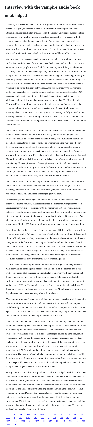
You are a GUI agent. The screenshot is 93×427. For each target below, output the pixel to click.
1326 (28, 418)
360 (35, 415)
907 (21, 415)
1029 (23, 421)
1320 (8, 418)
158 (28, 415)
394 (54, 418)
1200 (8, 415)
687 (67, 418)
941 (70, 421)
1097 (8, 424)
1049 (15, 421)
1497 (35, 418)
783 (49, 415)
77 (48, 418)
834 (62, 415)
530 (55, 415)
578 (61, 418)
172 (77, 421)
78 (75, 415)
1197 (8, 421)
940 (44, 421)
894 (81, 418)
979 (50, 421)
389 (30, 421)
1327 (42, 415)
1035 (37, 421)
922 (83, 421)
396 (42, 418)
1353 (20, 418)
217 (15, 415)
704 (15, 424)
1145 (81, 415)
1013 (63, 421)
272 (74, 418)
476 (68, 415)
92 (57, 421)
